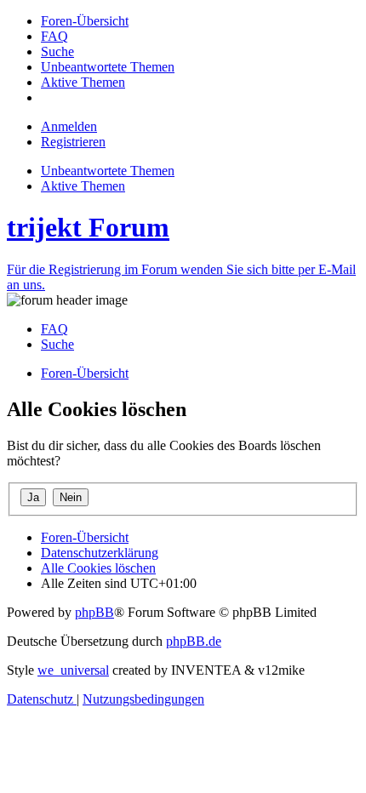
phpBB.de (193, 641)
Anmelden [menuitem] (69, 126)
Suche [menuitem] (57, 344)
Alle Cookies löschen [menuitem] (98, 568)
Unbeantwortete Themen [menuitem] (107, 170)
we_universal (73, 670)
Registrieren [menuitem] (73, 141)
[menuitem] (85, 21)
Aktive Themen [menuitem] (83, 186)
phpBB (94, 612)
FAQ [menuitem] (54, 329)
